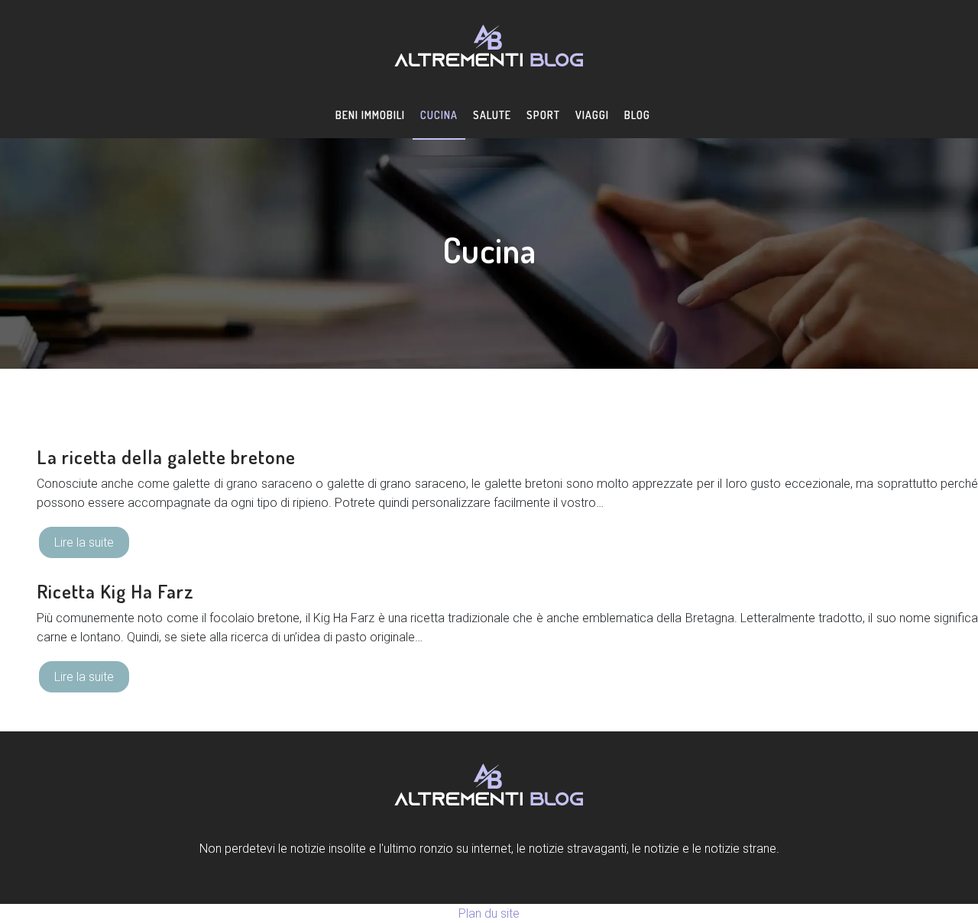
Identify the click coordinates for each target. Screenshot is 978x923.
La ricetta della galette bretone (166, 456)
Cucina (439, 114)
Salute (492, 114)
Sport (543, 114)
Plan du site (489, 913)
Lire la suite (84, 542)
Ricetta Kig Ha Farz (115, 591)
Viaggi (592, 114)
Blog (637, 114)
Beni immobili (370, 114)
